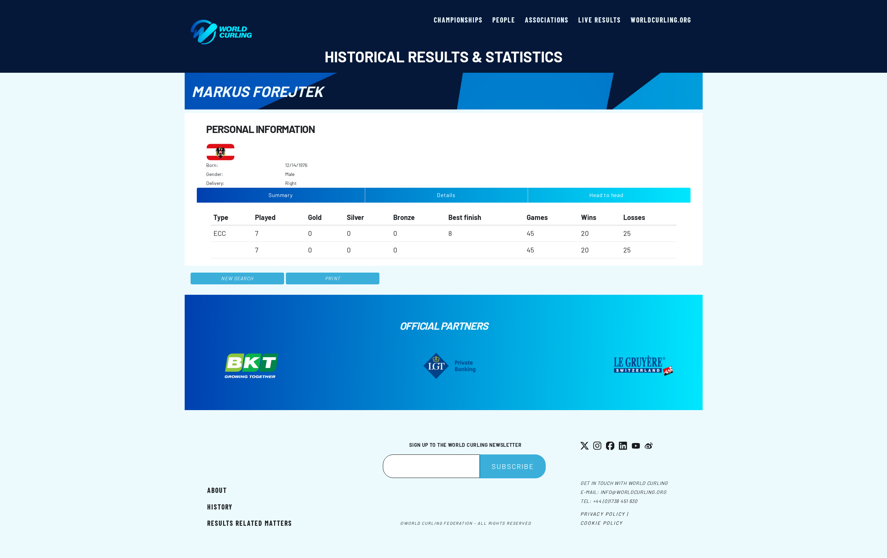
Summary (281, 195)
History (219, 507)
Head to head (606, 195)
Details (446, 195)
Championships (458, 20)
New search (237, 278)
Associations (547, 20)
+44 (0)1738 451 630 (615, 501)
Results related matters (249, 523)
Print (332, 278)
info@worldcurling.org (633, 492)
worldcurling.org (661, 20)
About (217, 490)
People (503, 20)
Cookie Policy (601, 523)
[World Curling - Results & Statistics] (221, 23)
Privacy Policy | (604, 514)
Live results (599, 20)
